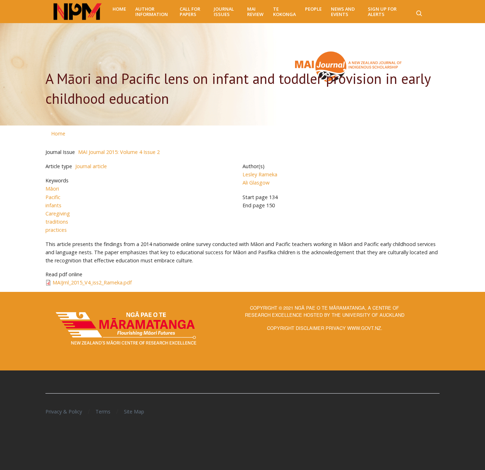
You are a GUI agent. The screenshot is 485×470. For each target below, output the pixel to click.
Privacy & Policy (63, 411)
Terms (103, 411)
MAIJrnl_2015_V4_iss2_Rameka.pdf (92, 282)
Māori (52, 188)
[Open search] (419, 12)
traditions (56, 221)
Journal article (91, 166)
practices (56, 229)
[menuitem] (119, 9)
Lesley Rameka (260, 174)
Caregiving (57, 213)
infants (53, 205)
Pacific (52, 197)
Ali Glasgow (256, 182)
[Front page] (78, 11)
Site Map (134, 411)
